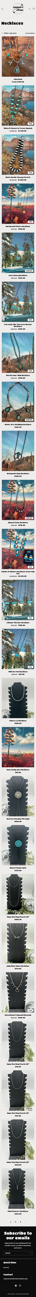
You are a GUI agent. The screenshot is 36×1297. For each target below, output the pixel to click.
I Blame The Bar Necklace (18, 622)
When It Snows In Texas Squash (18, 128)
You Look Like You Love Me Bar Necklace (18, 325)
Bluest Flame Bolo (18, 868)
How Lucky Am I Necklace (18, 770)
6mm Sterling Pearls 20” (18, 1162)
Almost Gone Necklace (18, 522)
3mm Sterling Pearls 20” (18, 1064)
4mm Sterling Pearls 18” (18, 1113)
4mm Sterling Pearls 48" (18, 917)
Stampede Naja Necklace (18, 473)
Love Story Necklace (18, 275)
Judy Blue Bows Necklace (18, 966)
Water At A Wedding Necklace (18, 424)
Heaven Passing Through (18, 819)
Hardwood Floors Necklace (18, 226)
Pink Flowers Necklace (18, 1211)
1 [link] (10, 1222)
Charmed (18, 79)
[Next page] (25, 1222)
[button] (2, 9)
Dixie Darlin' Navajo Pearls (18, 177)
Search (6, 1267)
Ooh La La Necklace (18, 721)
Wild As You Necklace (18, 671)
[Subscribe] (30, 1253)
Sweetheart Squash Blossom (18, 1015)
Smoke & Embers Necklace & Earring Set (18, 572)
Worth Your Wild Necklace (18, 375)
